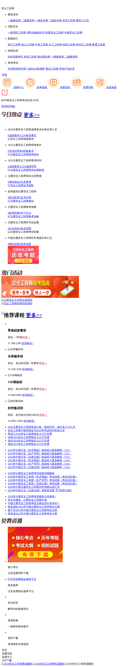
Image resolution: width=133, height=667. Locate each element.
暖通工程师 (98, 44)
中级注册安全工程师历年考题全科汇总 (30, 238)
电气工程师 (14, 44)
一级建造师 (14, 20)
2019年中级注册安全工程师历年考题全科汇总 (34, 487)
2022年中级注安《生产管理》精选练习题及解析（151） (39, 453)
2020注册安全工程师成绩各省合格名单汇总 (32, 129)
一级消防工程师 (17, 32)
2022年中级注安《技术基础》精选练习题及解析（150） (39, 460)
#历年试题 (25, 244)
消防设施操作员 (36, 32)
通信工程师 (51, 68)
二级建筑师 (71, 56)
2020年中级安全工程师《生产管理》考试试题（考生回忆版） (43, 480)
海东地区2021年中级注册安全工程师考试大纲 (34, 506)
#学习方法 (25, 213)
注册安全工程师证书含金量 (23, 222)
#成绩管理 (30, 166)
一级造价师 (41, 20)
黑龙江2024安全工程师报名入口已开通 (30, 433)
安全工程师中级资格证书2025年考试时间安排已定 (36, 430)
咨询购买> (27, 343)
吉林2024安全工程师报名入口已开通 (28, 437)
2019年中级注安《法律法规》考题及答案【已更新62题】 (40, 490)
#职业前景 (13, 197)
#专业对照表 (15, 151)
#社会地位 (13, 228)
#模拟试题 (13, 244)
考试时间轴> (8, 106)
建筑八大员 (82, 20)
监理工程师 (68, 20)
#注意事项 (25, 182)
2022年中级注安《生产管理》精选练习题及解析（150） (39, 463)
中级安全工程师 (73, 32)
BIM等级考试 (15, 56)
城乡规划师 (43, 56)
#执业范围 (25, 228)
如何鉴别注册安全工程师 (22, 191)
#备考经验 (13, 213)
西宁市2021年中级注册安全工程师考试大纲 (32, 510)
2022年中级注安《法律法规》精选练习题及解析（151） (39, 457)
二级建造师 (27, 20)
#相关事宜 (30, 135)
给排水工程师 (83, 44)
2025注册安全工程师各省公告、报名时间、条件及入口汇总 (41, 427)
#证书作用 (25, 197)
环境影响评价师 (17, 68)
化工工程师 (55, 44)
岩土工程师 (27, 44)
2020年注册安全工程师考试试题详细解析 (31, 473)
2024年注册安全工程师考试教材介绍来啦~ (32, 496)
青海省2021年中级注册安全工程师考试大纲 (32, 513)
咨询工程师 (30, 56)
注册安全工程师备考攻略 (22, 207)
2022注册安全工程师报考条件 (25, 145)
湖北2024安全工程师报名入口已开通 (28, 440)
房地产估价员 (67, 68)
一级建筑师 (57, 56)
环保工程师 (41, 44)
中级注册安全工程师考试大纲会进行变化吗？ (34, 503)
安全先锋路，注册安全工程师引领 (27, 499)
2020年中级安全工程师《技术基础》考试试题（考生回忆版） (43, 476)
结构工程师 (68, 44)
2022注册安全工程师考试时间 (25, 160)
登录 (4, 74)
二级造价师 (55, 20)
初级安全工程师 (54, 32)
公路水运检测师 (36, 68)
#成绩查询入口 (16, 135)
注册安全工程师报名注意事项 (25, 176)
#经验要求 (28, 151)
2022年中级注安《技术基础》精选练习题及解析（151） (39, 450)
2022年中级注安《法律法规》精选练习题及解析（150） (39, 467)
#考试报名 (13, 182)
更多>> (32, 115)
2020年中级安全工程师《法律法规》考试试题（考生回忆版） (43, 483)
